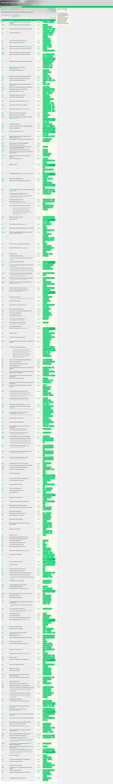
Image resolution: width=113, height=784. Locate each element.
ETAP (2, 615)
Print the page (53, 10)
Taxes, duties (45, 378)
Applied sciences (46, 345)
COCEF (2, 432)
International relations (47, 193)
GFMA (2, 677)
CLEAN (2, 385)
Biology (49, 28)
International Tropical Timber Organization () (21, 749)
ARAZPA (3, 136)
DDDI (2, 505)
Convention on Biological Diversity (16, 255)
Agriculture (45, 93)
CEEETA (2, 341)
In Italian (38, 61)
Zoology (53, 28)
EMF (2, 586)
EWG (2, 619)
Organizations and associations (49, 54)
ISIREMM (3, 743)
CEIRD (2, 359)
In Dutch (38, 91)
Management (45, 191)
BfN (2, 247)
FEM (2, 628)
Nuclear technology (46, 389)
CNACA (2, 406)
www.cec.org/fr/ (20, 413)
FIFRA (2, 643)
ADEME (2, 54)
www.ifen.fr (25, 725)
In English (38, 28)
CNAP (2, 418)
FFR (2, 635)
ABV (2, 32)
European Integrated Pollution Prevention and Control (20, 574)
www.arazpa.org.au (16, 137)
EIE (2, 568)
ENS (2, 595)
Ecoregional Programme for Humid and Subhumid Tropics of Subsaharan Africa (21, 602)
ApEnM (2, 178)
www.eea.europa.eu (25, 550)
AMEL (2, 101)
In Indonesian (38, 217)
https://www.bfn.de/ (24, 247)
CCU (2, 312)
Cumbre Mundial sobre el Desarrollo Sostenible (19, 391)
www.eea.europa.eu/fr (14, 68)
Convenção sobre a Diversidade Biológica (18, 322)
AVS (2, 164)
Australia (53, 30)
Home (2, 6)
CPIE (2, 478)
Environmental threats (47, 44)
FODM (2, 657)
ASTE (2, 151)
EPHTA (2, 601)
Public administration (47, 515)
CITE (2, 378)
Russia (44, 203)
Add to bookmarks (52, 9)
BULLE (2, 243)
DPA (2, 519)
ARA (2, 131)
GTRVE (2, 687)
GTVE (2, 693)
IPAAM (2, 733)
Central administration (47, 91)
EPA (2, 597)
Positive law (45, 643)
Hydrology (50, 34)
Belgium (53, 110)
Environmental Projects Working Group (17, 608)
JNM (2, 765)
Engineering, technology (47, 767)
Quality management (47, 387)
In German (38, 131)
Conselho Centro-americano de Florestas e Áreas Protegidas (21, 278)
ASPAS (2, 149)
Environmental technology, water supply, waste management (49, 59)
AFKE (2, 80)
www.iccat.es (12, 715)
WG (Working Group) (22, 611)
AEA (2, 61)
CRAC (2, 484)
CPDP (2, 469)
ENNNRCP (3, 593)
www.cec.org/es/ (13, 266)
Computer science (46, 436)
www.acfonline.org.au (27, 46)
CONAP (2, 438)
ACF (2, 46)
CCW (2, 314)
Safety (49, 352)
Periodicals (45, 48)
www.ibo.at (12, 707)
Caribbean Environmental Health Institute (18, 347)
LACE (2, 772)
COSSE (2, 465)
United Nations (45, 255)
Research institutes (46, 207)
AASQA (2, 24)
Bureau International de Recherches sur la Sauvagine (20, 205)
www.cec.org (12, 407)
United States (45, 176)
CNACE (2, 412)
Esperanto (45, 162)
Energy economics (49, 56)
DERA (2, 513)
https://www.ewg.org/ (25, 619)
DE (1, 511)
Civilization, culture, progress (48, 169)
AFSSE (2, 84)
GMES (2, 683)
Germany (53, 191)
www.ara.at (22, 131)
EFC (2, 561)
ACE (2, 40)
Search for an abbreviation (51, 11)
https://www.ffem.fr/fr (14, 633)
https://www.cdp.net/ (23, 328)
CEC (2, 337)
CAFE (2, 253)
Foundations (45, 46)
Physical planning (46, 95)
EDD (2, 542)
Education (45, 544)
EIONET (2, 572)
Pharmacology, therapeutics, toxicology (48, 711)
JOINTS (2, 767)
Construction (52, 237)
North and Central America (48, 268)
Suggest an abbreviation (51, 8)
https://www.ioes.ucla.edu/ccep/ (16, 291)
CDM (2, 326)
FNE (2, 653)
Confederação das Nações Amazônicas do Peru (19, 457)
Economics (50, 759)
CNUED (2, 426)
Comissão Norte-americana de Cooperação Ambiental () (20, 407)
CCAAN (2, 264)
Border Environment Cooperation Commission (18, 193)
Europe (51, 67)
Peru (44, 442)
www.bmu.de (24, 224)
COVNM (2, 467)
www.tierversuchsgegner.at (15, 710)
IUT (2, 755)
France (53, 80)
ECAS (2, 538)
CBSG (2, 261)
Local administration (46, 101)
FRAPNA (3, 659)
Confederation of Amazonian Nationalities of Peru (19, 445)
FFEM (2, 632)
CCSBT (2, 310)
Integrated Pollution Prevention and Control (18, 737)
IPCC (2, 737)
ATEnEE (2, 155)
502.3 (44, 56)
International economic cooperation (47, 559)
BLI (2, 219)
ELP (2, 580)
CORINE (2, 463)
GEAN (2, 664)
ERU (2, 613)
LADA (2, 778)
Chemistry (45, 776)
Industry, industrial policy (47, 182)
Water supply (45, 36)
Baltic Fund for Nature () (17, 201)
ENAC (2, 588)
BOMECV (3, 228)
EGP (2, 564)
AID (2, 91)
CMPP (2, 404)
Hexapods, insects (46, 645)
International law (46, 70)
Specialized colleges (46, 300)
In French (38, 24)
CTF (2, 492)
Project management (47, 40)
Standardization (46, 418)
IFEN (2, 725)
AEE (2, 67)
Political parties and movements (49, 160)
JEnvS (2, 761)
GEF (2, 668)
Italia (51, 65)
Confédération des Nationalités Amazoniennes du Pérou (20, 451)
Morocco (47, 404)
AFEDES (2, 78)
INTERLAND (3, 729)
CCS (2, 308)
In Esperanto (38, 158)
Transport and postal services (48, 239)
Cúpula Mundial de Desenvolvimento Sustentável (19, 398)
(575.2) (44, 82)
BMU (2, 224)
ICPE (2, 722)
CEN (2, 361)
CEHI (2, 347)
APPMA (2, 126)
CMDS (2, 391)
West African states (46, 38)
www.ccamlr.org (17, 283)
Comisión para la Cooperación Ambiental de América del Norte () (22, 265)
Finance (44, 473)
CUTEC (2, 497)
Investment (45, 681)
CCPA (2, 304)
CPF (2, 473)
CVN (2, 501)
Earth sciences (45, 540)
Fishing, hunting (51, 21)
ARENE (2, 139)
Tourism (50, 80)
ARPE (2, 145)
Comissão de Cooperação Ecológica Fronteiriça (19, 432)
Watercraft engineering (47, 580)
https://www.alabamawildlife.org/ (26, 173)
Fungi (51, 645)
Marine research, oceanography (49, 50)
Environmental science (6, 15)
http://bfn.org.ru (22, 201)
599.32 (44, 647)
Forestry (50, 78)
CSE (2, 488)
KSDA (2, 770)
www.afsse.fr (12, 85)
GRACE (2, 685)
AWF (2, 173)
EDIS (2, 546)
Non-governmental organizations (46, 165)
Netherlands (50, 93)
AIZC (2, 95)
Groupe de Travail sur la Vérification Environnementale (20, 693)
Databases (45, 180)
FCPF (2, 626)
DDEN (2, 507)
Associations (45, 21)
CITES (2, 382)
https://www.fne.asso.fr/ (25, 653)
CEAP (2, 333)
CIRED (2, 375)
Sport (44, 167)
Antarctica (45, 285)
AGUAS (2, 89)
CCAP (2, 287)
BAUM (2, 189)
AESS (2, 76)
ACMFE (2, 48)
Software (44, 385)
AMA (2, 97)
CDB (2, 318)
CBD (2, 255)
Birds (52, 207)
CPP (2, 480)
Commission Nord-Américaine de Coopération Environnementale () (18, 413)
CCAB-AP (3, 273)
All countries (45, 74)
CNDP (2, 422)
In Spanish (38, 78)
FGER (2, 641)
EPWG (2, 608)
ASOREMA (3, 146)
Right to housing (46, 237)
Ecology (53, 106)
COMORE (3, 436)
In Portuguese (38, 101)
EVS (2, 617)
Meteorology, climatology (47, 26)
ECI (2, 540)
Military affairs (48, 513)
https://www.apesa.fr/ (14, 118)
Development (45, 34)
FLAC (2, 649)
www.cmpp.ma (27, 404)
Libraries (44, 546)
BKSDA (2, 217)
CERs (2, 365)
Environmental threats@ (15, 16)
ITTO (2, 749)
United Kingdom (46, 298)
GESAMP (3, 674)
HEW (2, 699)
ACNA (2, 52)
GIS (2, 681)
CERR (2, 363)
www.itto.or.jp (29, 749)
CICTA (2, 367)
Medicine (44, 84)
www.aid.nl (22, 91)
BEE (2, 199)
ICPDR (2, 718)
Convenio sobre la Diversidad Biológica (17, 318)
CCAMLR (3, 282)
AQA (2, 128)
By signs (5, 6)
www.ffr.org (18, 635)
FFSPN (2, 637)
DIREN (2, 515)
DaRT (2, 529)
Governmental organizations (48, 32)
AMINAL (2, 105)
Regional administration (47, 63)
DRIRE (2, 523)
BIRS (2, 205)
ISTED (2, 746)
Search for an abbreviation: (62, 8)
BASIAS (2, 180)
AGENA (2, 87)
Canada (47, 306)
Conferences (45, 391)
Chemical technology (47, 308)
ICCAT (2, 714)
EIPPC (2, 574)
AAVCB (2, 28)
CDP (2, 328)
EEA (2, 550)
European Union (46, 67)
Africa (48, 603)
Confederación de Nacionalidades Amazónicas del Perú (20, 438)
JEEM (2, 759)
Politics (44, 424)
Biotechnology (45, 731)
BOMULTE (3, 232)
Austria (47, 134)
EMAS (2, 584)
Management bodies (47, 42)
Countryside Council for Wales (15, 314)
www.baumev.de (13, 190)
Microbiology (50, 178)
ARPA (2, 143)
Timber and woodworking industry (47, 752)
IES (2, 723)
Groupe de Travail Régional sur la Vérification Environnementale (22, 687)
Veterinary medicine (46, 30)
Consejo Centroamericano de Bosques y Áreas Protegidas (21, 273)
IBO (2, 706)
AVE (2, 158)
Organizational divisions (47, 608)
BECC (2, 193)
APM (2, 124)
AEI (2, 70)
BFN (2, 201)
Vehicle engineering (46, 97)
